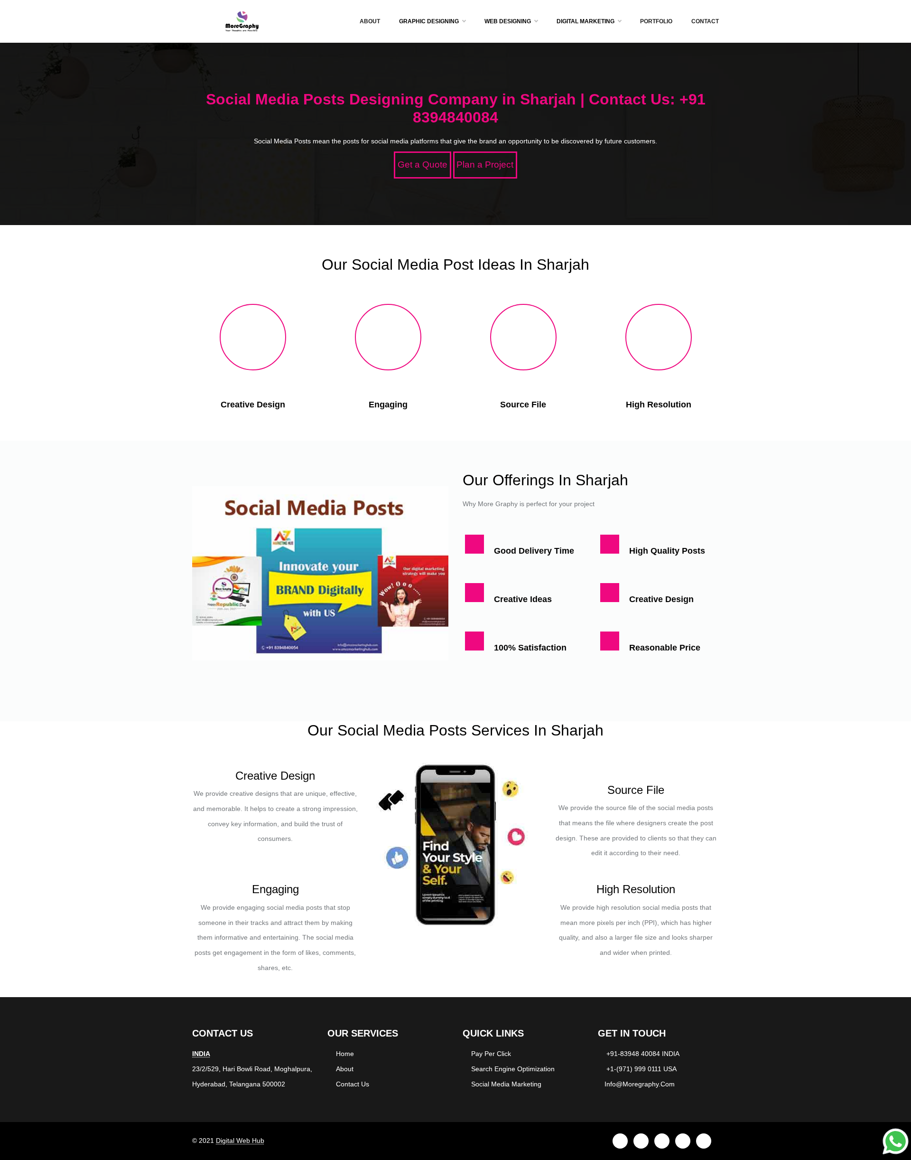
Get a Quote (422, 165)
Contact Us (352, 1084)
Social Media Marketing (506, 1084)
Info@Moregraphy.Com (639, 1084)
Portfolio (656, 21)
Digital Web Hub (240, 1140)
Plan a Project (484, 165)
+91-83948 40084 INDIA (642, 1053)
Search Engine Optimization (513, 1069)
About (370, 21)
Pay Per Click (491, 1053)
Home (345, 1053)
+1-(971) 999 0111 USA (641, 1069)
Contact (705, 21)
